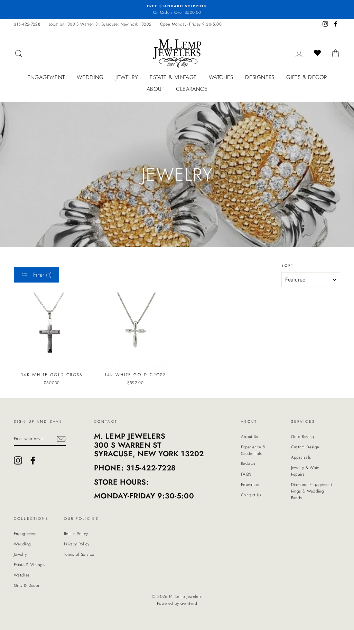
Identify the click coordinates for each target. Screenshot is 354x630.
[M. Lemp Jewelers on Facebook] (33, 460)
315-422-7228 (27, 24)
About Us (249, 436)
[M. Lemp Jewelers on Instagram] (18, 460)
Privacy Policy (77, 544)
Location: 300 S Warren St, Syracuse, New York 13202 (100, 24)
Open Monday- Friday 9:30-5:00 (191, 24)
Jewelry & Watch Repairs (306, 471)
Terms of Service (79, 554)
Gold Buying (302, 436)
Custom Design (305, 447)
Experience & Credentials (253, 450)
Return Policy (76, 533)
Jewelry (126, 77)
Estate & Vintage (173, 77)
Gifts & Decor (306, 77)
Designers (259, 77)
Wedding (90, 77)
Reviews (248, 464)
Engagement (46, 77)
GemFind (188, 603)
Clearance (191, 89)
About (155, 89)
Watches (221, 77)
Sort (287, 265)
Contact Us (251, 495)
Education (250, 484)
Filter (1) (41, 275)
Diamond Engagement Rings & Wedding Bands (311, 490)
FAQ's (246, 474)
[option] (177, 9)
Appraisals (301, 457)
